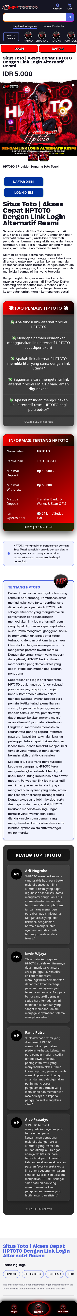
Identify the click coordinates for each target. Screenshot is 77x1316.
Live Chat (63, 1311)
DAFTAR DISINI (23, 181)
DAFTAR (58, 48)
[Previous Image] (3, 118)
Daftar (38, 1312)
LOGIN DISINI (23, 192)
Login (14, 1311)
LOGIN (19, 48)
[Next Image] (74, 118)
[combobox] (34, 17)
